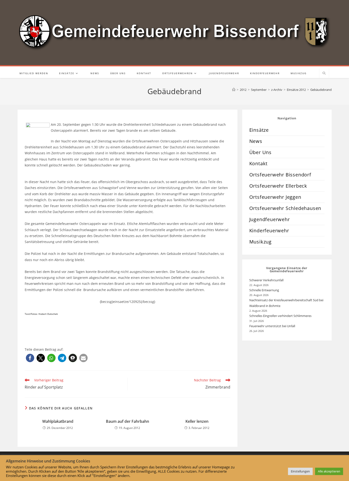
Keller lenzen (196, 421)
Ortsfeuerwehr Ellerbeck (278, 186)
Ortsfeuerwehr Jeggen (275, 197)
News (255, 141)
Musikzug (260, 241)
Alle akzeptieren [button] (329, 471)
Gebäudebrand (321, 89)
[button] (30, 358)
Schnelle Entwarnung (264, 290)
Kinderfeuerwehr (269, 230)
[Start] (233, 89)
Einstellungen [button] (300, 471)
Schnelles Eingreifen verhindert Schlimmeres (280, 316)
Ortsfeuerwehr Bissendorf (280, 174)
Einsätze (259, 130)
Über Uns (260, 152)
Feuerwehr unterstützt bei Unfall (272, 326)
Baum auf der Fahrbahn (127, 421)
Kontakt (258, 163)
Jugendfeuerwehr (269, 219)
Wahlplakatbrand (57, 421)
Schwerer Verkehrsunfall (266, 280)
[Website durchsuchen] (324, 73)
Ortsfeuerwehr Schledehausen (285, 208)
